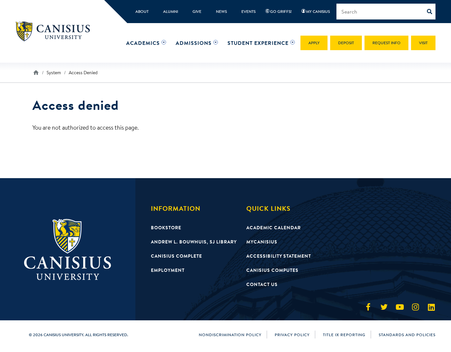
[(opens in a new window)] (368, 307)
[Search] (431, 11)
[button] (143, 43)
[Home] (56, 31)
